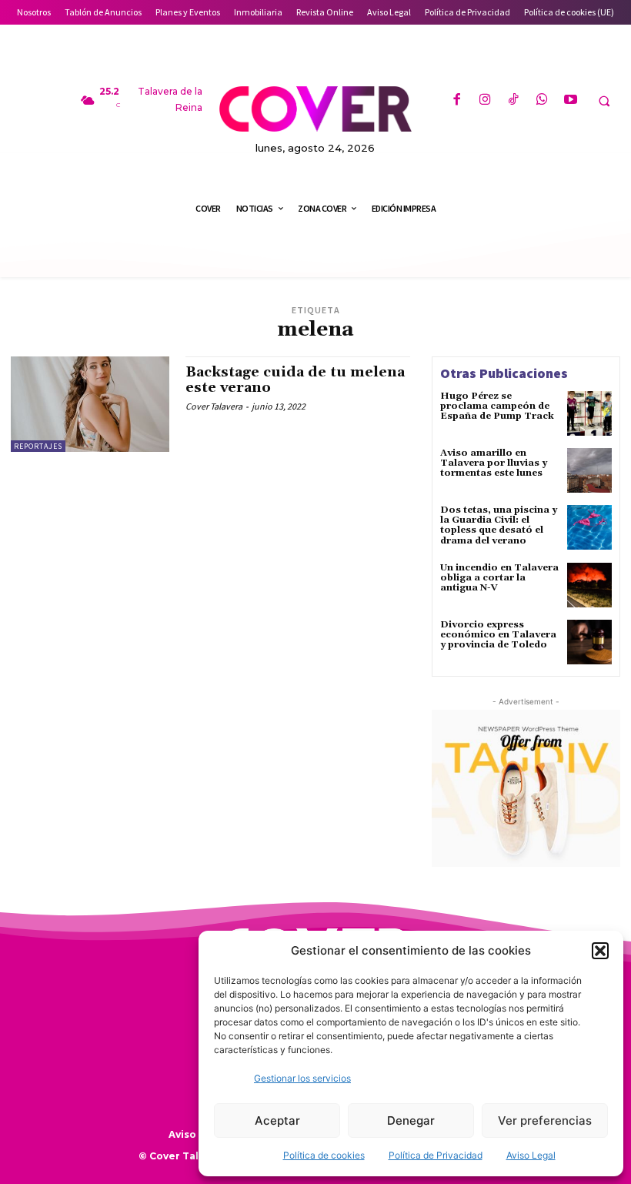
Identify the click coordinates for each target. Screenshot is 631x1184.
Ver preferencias (545, 1120)
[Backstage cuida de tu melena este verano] (90, 404)
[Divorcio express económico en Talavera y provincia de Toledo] (589, 642)
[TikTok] (513, 100)
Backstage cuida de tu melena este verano (295, 379)
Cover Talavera (213, 406)
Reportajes (38, 446)
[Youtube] (570, 100)
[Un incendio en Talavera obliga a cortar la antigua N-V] (589, 585)
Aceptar (277, 1120)
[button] (600, 950)
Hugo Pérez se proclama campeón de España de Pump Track (497, 406)
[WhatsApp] (542, 100)
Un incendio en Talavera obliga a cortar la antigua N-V (499, 578)
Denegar (411, 1120)
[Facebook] (456, 100)
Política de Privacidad (435, 1155)
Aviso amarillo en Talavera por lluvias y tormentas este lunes (493, 463)
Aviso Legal (531, 1155)
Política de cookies (324, 1155)
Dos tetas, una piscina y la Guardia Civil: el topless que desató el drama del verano (498, 525)
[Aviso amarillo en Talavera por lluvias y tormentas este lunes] (589, 470)
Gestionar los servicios (302, 1078)
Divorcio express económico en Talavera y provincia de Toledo (498, 635)
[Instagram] (485, 100)
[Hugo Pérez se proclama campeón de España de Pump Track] (589, 413)
